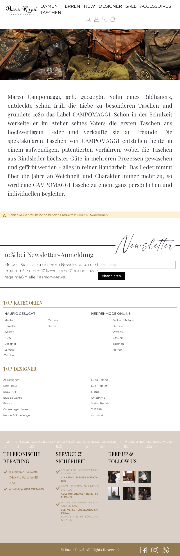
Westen (9, 331)
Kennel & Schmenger (17, 415)
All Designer (11, 379)
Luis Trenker (99, 385)
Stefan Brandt (100, 403)
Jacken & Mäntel (123, 320)
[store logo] (21, 10)
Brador (7, 403)
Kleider (8, 320)
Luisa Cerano (99, 379)
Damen (53, 320)
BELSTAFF (10, 391)
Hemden (10, 326)
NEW (7, 337)
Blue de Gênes (12, 397)
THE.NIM (97, 409)
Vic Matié (97, 415)
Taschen (9, 355)
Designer (10, 343)
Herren (52, 326)
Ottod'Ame (98, 397)
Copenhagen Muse (15, 409)
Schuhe (9, 349)
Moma (95, 391)
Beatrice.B (10, 385)
